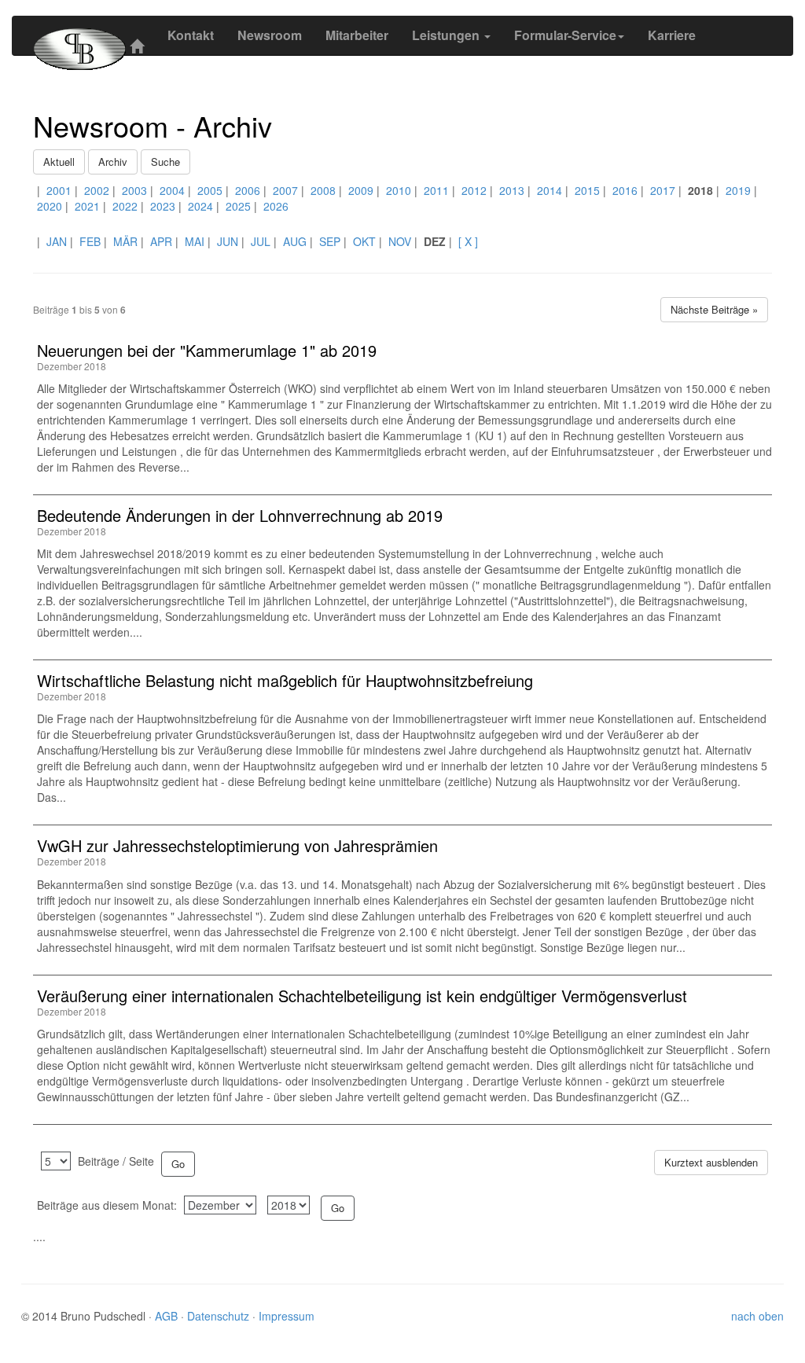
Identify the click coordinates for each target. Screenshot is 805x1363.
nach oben (757, 1316)
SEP (329, 241)
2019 (738, 190)
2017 (662, 190)
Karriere (672, 35)
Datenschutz (219, 1316)
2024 (200, 206)
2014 (549, 190)
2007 (285, 190)
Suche (165, 161)
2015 (587, 190)
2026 (276, 206)
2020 (49, 206)
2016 (625, 190)
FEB (90, 241)
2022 (125, 206)
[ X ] (468, 241)
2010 (398, 190)
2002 (96, 190)
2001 (59, 190)
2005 (209, 190)
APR (161, 241)
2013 (511, 190)
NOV (399, 241)
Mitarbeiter (356, 35)
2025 (238, 206)
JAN (56, 241)
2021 (87, 206)
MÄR (125, 241)
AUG (295, 241)
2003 (134, 190)
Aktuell (59, 161)
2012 (474, 190)
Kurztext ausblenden (711, 1162)
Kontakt (190, 35)
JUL (260, 241)
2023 (162, 206)
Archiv (112, 161)
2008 (323, 190)
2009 (360, 190)
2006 (247, 190)
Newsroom (269, 35)
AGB (168, 1316)
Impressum (286, 1316)
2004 (172, 190)
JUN (227, 241)
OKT (364, 241)
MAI (194, 241)
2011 (436, 190)
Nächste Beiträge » (714, 309)
